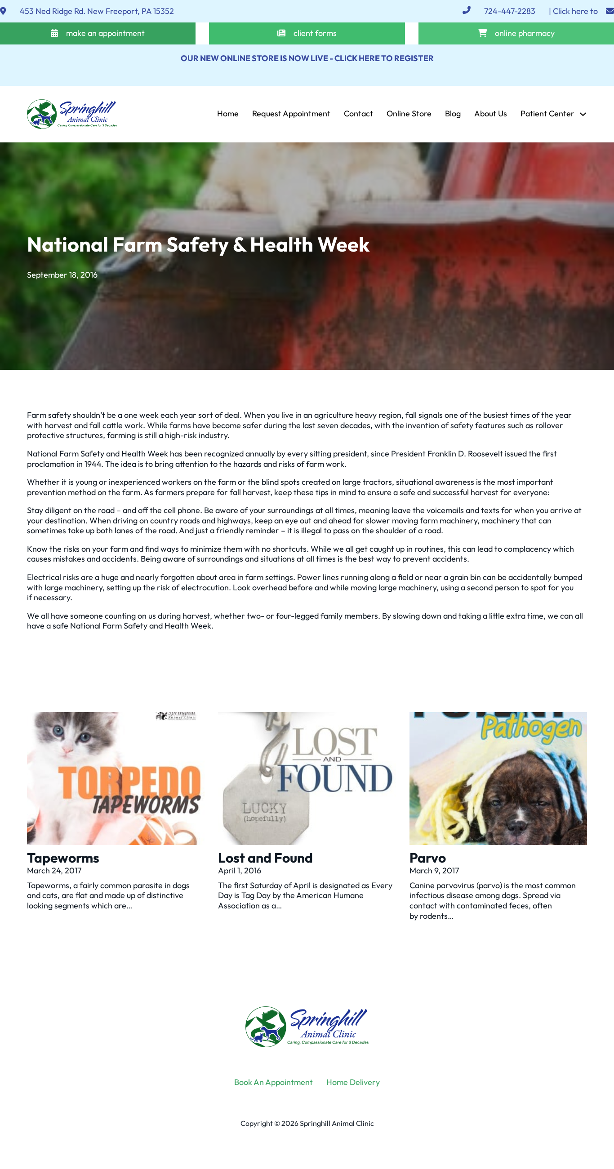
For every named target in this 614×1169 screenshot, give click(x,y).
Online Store (409, 114)
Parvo (427, 857)
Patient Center (547, 114)
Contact (358, 114)
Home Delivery (353, 1082)
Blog (453, 114)
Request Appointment (291, 114)
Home (228, 114)
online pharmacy (525, 33)
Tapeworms (63, 857)
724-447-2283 (509, 11)
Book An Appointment (273, 1082)
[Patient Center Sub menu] (583, 114)
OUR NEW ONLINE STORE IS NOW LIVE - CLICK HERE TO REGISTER (307, 58)
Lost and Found (265, 857)
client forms (315, 33)
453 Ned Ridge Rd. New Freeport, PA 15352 (97, 11)
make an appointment (105, 33)
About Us (490, 114)
